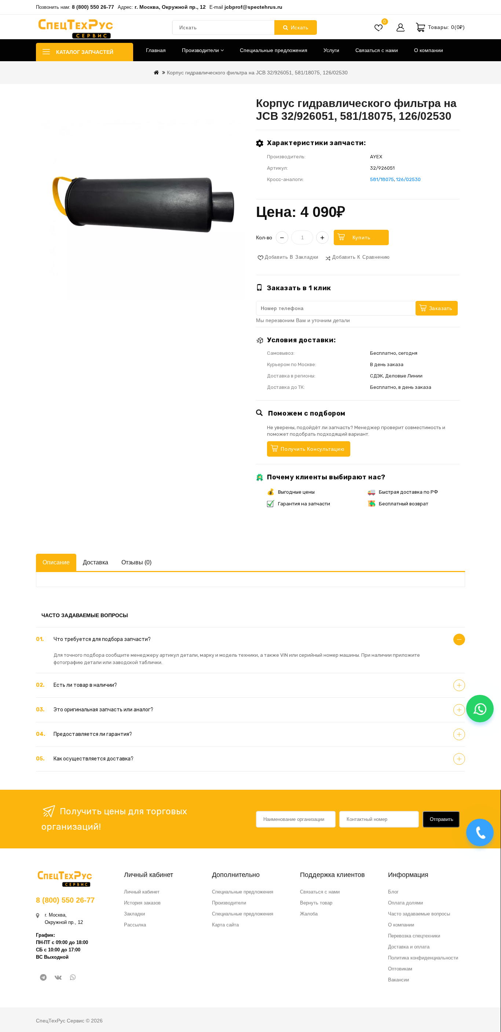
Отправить (441, 819)
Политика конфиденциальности (423, 958)
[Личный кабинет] (400, 27)
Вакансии (398, 980)
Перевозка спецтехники (414, 936)
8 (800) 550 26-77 (93, 7)
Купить (361, 237)
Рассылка (135, 925)
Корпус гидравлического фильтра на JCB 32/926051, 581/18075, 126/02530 (257, 72)
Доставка (95, 562)
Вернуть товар (316, 903)
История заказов (142, 903)
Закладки (134, 914)
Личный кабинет (142, 892)
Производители (201, 50)
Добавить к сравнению (361, 257)
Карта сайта (225, 925)
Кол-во (264, 237)
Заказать (440, 308)
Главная (156, 50)
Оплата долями (405, 903)
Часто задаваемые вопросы (419, 914)
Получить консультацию (313, 449)
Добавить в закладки (291, 257)
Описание (56, 562)
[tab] (250, 639)
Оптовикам (400, 969)
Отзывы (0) (136, 562)
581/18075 (382, 179)
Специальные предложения (273, 50)
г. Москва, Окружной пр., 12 (170, 7)
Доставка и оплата (408, 947)
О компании (428, 50)
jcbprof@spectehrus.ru (253, 7)
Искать (299, 27)
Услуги (331, 50)
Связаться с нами (376, 50)
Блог (393, 892)
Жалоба (309, 914)
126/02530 (408, 179)
